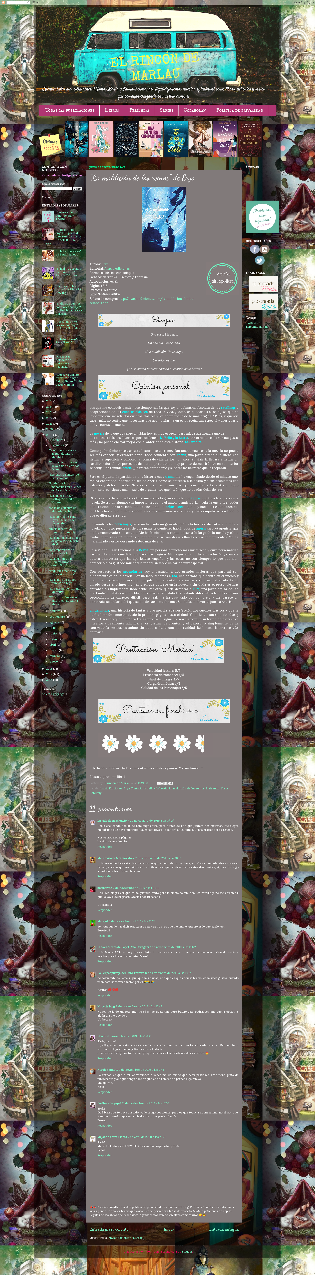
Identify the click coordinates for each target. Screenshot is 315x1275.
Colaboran (195, 110)
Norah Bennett (107, 1069)
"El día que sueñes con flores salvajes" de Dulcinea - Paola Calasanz (69, 309)
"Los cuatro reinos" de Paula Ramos (64, 476)
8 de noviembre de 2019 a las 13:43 (139, 1006)
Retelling (96, 793)
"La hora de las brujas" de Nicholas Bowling (69, 289)
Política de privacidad (239, 110)
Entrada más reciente (109, 1229)
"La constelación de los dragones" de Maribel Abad (64, 541)
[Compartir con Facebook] (168, 783)
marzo (54, 650)
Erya (105, 264)
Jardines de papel (109, 1103)
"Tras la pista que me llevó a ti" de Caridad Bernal (64, 466)
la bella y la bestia (156, 788)
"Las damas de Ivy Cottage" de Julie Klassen (61, 499)
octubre (55, 611)
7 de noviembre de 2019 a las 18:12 (158, 858)
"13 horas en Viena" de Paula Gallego (68, 252)
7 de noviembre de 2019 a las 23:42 (173, 947)
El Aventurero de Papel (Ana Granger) (123, 947)
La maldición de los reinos (186, 788)
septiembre (58, 616)
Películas (139, 110)
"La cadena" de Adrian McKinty (64, 590)
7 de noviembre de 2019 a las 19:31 (136, 888)
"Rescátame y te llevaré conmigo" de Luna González (68, 325)
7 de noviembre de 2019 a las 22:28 (132, 921)
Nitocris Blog (106, 1006)
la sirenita (212, 788)
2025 (49, 401)
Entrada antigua (224, 1229)
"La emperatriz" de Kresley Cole (61, 551)
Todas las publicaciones (69, 110)
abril (53, 644)
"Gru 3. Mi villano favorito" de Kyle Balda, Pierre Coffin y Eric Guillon (69, 380)
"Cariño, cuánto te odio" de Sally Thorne (68, 215)
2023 (49, 412)
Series (166, 110)
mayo (54, 639)
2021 (49, 423)
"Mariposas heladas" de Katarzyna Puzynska (63, 361)
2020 (50, 429)
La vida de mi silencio (112, 820)
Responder (104, 846)
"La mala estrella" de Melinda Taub (62, 509)
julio (53, 628)
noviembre (57, 445)
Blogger (187, 1251)
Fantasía (136, 788)
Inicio (169, 1229)
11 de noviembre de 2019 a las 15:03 (145, 1103)
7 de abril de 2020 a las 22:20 (147, 1137)
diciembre (57, 440)
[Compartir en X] (165, 783)
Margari (102, 921)
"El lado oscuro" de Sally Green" (68, 340)
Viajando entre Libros (112, 1137)
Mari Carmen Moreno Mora (116, 858)
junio (53, 633)
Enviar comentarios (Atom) (126, 1238)
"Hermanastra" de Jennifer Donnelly (62, 530)
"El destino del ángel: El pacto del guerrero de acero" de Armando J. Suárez (62, 236)
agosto (54, 622)
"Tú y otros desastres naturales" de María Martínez (63, 601)
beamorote (104, 888)
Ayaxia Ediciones (111, 788)
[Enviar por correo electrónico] (158, 783)
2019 (49, 435)
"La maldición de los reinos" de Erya (62, 581)
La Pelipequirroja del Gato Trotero (120, 973)
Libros (112, 110)
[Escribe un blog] (162, 783)
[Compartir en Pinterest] (171, 783)
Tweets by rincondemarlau (257, 324)
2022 (49, 418)
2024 (49, 406)
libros (224, 788)
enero (54, 661)
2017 (49, 674)
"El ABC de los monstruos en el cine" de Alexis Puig (65, 487)
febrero (55, 656)
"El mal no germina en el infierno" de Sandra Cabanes (68, 272)
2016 (49, 680)
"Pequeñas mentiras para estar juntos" (62, 572)
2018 (49, 668)
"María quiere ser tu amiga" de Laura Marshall (62, 454)
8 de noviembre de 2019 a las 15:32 (128, 1036)
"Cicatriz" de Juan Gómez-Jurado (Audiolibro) (61, 562)
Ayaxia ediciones (117, 268)
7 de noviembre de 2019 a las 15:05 (151, 820)
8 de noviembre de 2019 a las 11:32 (168, 973)
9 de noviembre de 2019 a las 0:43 (141, 1069)
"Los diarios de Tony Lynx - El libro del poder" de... (62, 520)
